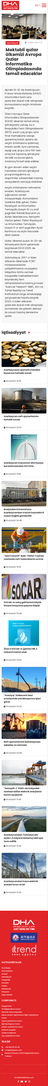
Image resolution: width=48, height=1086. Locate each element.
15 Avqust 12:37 (13, 427)
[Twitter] (25, 1081)
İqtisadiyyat (14, 332)
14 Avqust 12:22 (14, 706)
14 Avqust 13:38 (14, 613)
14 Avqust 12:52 (14, 660)
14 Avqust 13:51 (13, 567)
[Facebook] (19, 1081)
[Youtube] (22, 1081)
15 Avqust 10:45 (14, 520)
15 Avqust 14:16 (13, 381)
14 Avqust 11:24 (13, 892)
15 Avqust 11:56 (13, 474)
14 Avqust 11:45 (13, 799)
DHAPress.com (27, 1077)
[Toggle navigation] (44, 5)
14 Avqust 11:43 (13, 846)
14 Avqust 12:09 (14, 753)
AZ (36, 5)
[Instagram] (29, 1081)
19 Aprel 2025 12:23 (34, 42)
